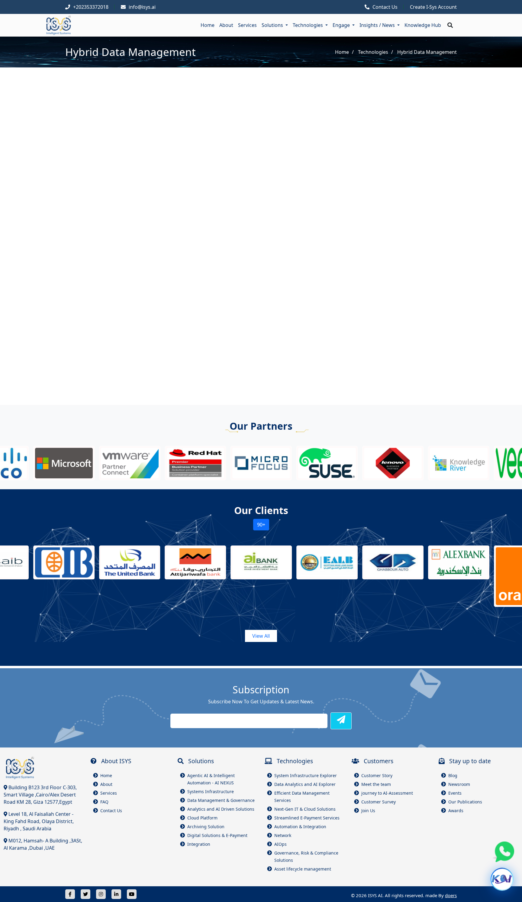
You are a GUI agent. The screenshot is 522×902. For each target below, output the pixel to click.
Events (455, 793)
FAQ (104, 802)
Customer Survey (378, 802)
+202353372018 (90, 7)
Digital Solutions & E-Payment (217, 835)
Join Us (368, 810)
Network (282, 835)
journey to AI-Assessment (387, 793)
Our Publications (465, 802)
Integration (198, 844)
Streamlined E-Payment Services (307, 818)
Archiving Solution (205, 826)
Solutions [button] (273, 25)
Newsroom (459, 784)
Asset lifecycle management (302, 869)
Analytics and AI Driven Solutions (220, 809)
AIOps (280, 844)
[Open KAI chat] (502, 882)
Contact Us (385, 7)
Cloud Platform (202, 818)
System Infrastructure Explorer (305, 775)
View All (261, 636)
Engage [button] (342, 25)
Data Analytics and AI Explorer (305, 784)
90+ (261, 524)
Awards (455, 810)
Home (207, 25)
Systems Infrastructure (210, 791)
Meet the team (376, 784)
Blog (452, 775)
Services (247, 25)
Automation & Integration (300, 826)
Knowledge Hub (422, 25)
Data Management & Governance (221, 800)
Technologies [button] (308, 25)
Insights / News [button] (377, 25)
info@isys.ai (142, 7)
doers (451, 895)
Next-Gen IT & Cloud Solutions (305, 809)
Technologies (373, 52)
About (226, 25)
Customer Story (376, 775)
